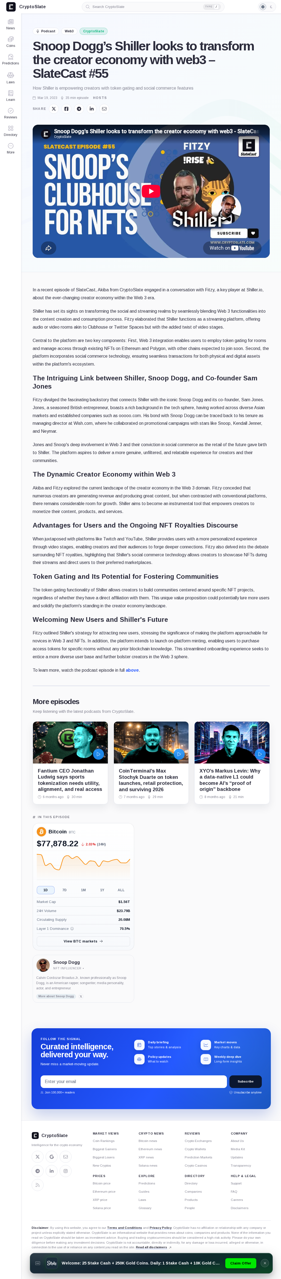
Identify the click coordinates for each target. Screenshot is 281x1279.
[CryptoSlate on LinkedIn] (52, 1171)
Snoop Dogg (66, 962)
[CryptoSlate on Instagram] (66, 1171)
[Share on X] (54, 109)
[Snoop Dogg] (43, 965)
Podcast (48, 31)
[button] (10, 148)
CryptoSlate (93, 31)
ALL (121, 890)
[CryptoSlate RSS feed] (38, 1185)
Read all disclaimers (151, 1247)
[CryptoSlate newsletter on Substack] (66, 1157)
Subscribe (246, 1081)
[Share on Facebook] (66, 109)
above (132, 670)
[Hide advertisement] (265, 1263)
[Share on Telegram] (79, 109)
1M (83, 890)
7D (64, 890)
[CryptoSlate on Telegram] (38, 1171)
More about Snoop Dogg (56, 996)
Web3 (69, 31)
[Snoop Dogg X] (81, 996)
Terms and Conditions (124, 1227)
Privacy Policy (161, 1227)
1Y (102, 890)
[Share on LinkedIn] (92, 109)
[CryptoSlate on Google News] (52, 1157)
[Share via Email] (104, 109)
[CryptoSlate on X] (38, 1157)
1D (45, 890)
